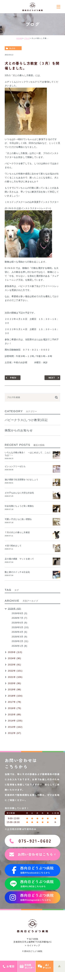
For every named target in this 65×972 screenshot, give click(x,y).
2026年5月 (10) (20, 627)
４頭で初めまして (13, 545)
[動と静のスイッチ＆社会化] (56, 574)
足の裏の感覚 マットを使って (19, 559)
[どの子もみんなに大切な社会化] (56, 495)
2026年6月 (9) (19, 622)
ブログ (27, 38)
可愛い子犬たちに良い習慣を (19, 519)
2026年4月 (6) (19, 632)
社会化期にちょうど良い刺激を (20, 506)
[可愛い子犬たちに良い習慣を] (56, 522)
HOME (19, 38)
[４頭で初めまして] (56, 548)
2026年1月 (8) (19, 646)
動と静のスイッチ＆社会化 (17, 572)
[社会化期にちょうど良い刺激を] (56, 508)
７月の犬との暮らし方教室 (17, 532)
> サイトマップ (32, 945)
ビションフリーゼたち (16, 466)
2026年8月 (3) (19, 613)
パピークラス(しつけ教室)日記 (26, 420)
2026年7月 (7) (19, 618)
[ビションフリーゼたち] (56, 469)
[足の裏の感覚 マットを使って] (56, 561)
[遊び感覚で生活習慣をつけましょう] (56, 482)
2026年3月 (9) (19, 636)
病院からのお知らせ (19, 430)
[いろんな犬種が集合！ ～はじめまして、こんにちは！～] (56, 455)
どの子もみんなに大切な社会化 (19, 493)
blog (12, 48)
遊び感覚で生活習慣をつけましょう (21, 479)
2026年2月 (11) (20, 641)
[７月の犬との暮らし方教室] (56, 535)
